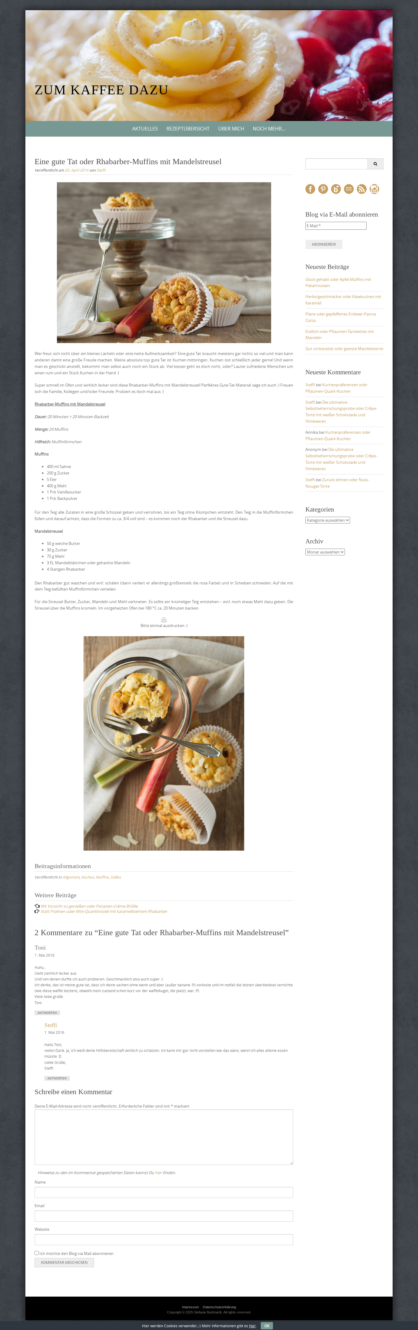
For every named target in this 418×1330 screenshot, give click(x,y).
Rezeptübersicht (188, 128)
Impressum (190, 1307)
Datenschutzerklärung (219, 1307)
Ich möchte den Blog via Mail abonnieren (76, 1253)
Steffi (100, 170)
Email (39, 1205)
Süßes (115, 877)
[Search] (375, 163)
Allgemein (71, 877)
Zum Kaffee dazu (102, 89)
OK (266, 1325)
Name (40, 1182)
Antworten (47, 1013)
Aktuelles (145, 128)
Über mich (231, 128)
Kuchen (87, 877)
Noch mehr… (269, 128)
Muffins (102, 877)
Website (42, 1229)
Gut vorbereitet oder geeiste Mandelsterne (344, 348)
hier (158, 1172)
